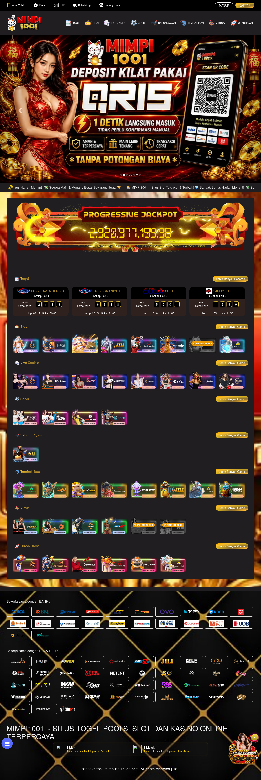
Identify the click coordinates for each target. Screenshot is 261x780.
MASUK (224, 5)
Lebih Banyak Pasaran (230, 279)
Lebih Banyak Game (232, 327)
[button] (19, 109)
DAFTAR (244, 5)
